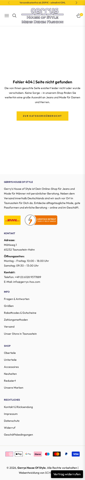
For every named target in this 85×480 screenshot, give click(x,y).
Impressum (11, 414)
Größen (9, 306)
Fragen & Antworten (16, 299)
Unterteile (10, 360)
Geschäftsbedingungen (18, 434)
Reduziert (10, 380)
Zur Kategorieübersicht (42, 116)
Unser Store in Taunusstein (20, 333)
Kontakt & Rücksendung (18, 407)
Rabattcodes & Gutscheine (20, 313)
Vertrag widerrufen (67, 474)
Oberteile (10, 353)
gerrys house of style (31, 468)
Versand (9, 326)
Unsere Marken (13, 387)
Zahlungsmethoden (16, 319)
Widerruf (9, 427)
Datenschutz (11, 421)
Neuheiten (10, 374)
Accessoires (11, 367)
